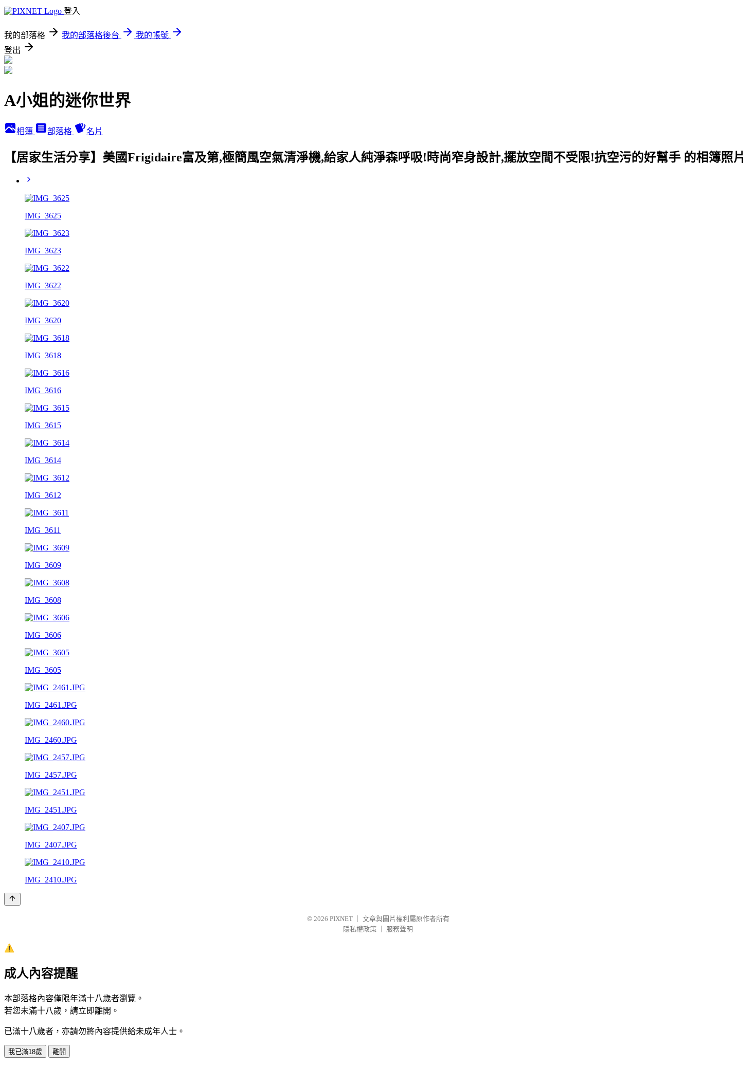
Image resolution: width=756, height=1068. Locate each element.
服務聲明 (399, 929)
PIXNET (341, 919)
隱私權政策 (359, 929)
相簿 (25, 131)
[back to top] (12, 899)
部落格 (60, 131)
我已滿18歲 (25, 1052)
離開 (59, 1052)
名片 (94, 131)
